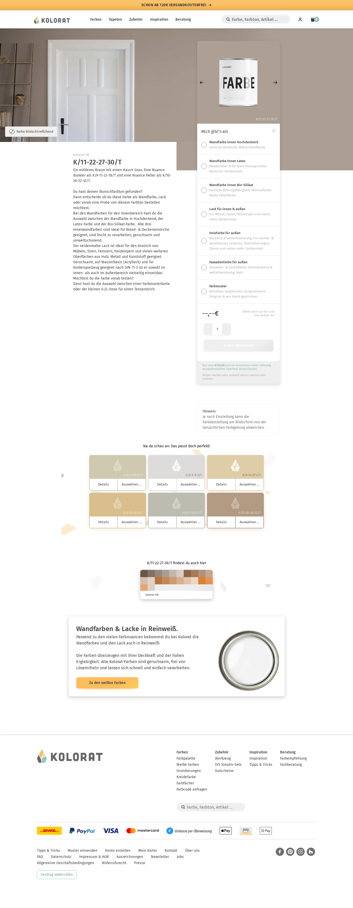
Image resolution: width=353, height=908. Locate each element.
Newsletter (160, 857)
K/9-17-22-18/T (173, 573)
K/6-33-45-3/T (180, 580)
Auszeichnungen (130, 857)
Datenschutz (61, 857)
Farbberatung (291, 764)
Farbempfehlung (293, 758)
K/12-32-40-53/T (151, 573)
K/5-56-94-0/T (201, 580)
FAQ (40, 857)
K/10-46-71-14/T (165, 580)
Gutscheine (224, 771)
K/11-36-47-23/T (201, 573)
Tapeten (115, 19)
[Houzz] (311, 852)
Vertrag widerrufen (57, 874)
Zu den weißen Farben (107, 683)
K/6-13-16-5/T (180, 573)
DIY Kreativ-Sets (228, 764)
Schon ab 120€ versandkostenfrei (173, 5)
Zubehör (136, 19)
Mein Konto (147, 850)
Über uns (192, 850)
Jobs (180, 857)
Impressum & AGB (94, 857)
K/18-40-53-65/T (144, 573)
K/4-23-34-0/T (187, 580)
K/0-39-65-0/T (144, 588)
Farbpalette (186, 758)
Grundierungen (189, 771)
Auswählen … (132, 484)
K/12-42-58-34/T (194, 573)
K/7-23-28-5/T (144, 580)
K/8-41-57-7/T (173, 580)
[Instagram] (300, 852)
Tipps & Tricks (260, 764)
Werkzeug (223, 758)
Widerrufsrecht (114, 863)
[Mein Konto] (300, 19)
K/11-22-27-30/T (165, 573)
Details (103, 484)
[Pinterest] (290, 852)
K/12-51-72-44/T (187, 573)
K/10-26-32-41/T (158, 573)
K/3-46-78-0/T (209, 580)
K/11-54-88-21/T (158, 580)
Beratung (183, 19)
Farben (96, 19)
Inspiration (159, 19)
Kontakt (171, 850)
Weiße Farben (188, 764)
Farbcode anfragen (192, 789)
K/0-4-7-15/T (151, 588)
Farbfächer (185, 783)
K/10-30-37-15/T (209, 573)
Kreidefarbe (186, 777)
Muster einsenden (82, 850)
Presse (139, 863)
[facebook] (280, 852)
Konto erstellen (118, 850)
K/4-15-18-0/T (151, 580)
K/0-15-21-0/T (194, 580)
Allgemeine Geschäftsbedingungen (65, 863)
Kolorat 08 (81, 155)
